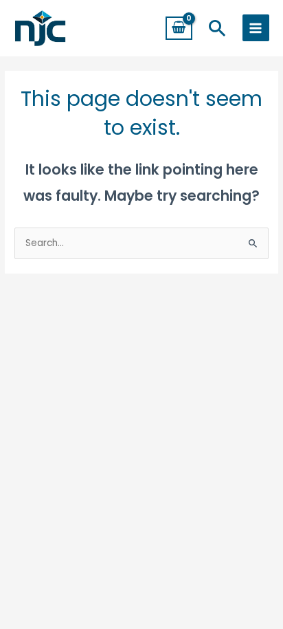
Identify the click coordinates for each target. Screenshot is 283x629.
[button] (217, 27)
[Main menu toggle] (255, 27)
